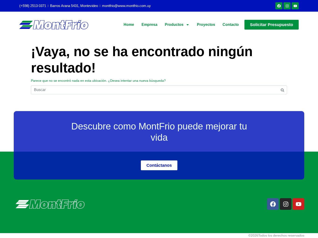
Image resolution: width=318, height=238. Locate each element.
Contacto (231, 25)
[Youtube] (295, 5)
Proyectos (206, 25)
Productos (174, 25)
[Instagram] (287, 5)
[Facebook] (278, 5)
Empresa (149, 25)
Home (129, 25)
